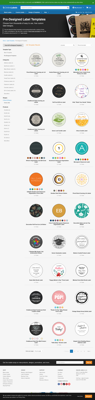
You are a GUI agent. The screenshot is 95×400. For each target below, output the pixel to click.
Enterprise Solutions (7, 383)
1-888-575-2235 (88, 12)
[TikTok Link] (64, 384)
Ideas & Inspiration (25, 378)
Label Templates (10, 40)
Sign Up (89, 362)
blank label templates (34, 31)
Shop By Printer (6, 385)
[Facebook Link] (59, 384)
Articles (41, 374)
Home (4, 40)
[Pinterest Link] (67, 384)
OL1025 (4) (7, 137)
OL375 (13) (7, 119)
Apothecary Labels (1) (9, 66)
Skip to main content (5, 1)
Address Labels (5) (8, 63)
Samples (41, 378)
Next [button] (89, 351)
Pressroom (60, 376)
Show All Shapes (7, 100)
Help (45, 12)
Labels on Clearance (8, 382)
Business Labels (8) (8, 72)
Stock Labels (6, 378)
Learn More (80, 396)
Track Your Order (43, 376)
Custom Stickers (7, 376)
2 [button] (74, 351)
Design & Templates (34, 12)
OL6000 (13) (7, 122)
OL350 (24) (7, 113)
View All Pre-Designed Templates (13, 45)
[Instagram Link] (61, 384)
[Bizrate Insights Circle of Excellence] (55, 391)
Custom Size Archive (8, 380)
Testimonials (61, 378)
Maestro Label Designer (26, 372)
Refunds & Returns (43, 380)
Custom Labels (20, 12)
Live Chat (79, 12)
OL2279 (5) (7, 131)
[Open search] (68, 7)
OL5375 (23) (7, 116)
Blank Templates (8, 52)
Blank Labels (7, 12)
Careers (60, 374)
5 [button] (84, 351)
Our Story (60, 372)
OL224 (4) (6, 134)
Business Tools (24, 376)
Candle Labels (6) (8, 75)
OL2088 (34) (7, 110)
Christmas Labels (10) (9, 81)
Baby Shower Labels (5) (9, 69)
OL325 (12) (7, 125)
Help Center (42, 372)
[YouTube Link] (69, 384)
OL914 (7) (6, 128)
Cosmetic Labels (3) (9, 87)
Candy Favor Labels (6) (9, 78)
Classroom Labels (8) (9, 84)
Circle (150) (7, 102)
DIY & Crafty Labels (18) (10, 90)
